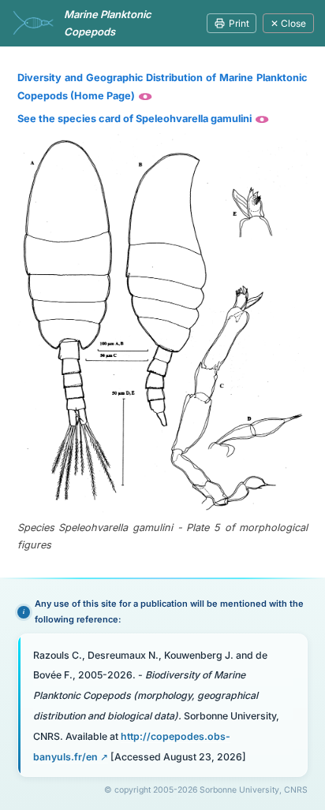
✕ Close (288, 23)
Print (239, 23)
